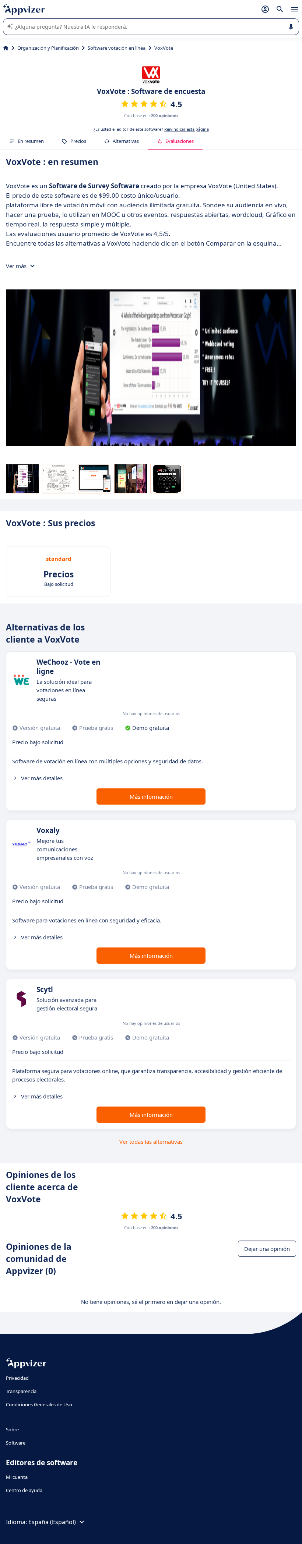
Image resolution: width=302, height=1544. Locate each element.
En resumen (31, 141)
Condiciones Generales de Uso (39, 1404)
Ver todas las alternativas (151, 1141)
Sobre (12, 1429)
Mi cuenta (17, 1477)
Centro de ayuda (24, 1490)
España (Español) (52, 1522)
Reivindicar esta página (186, 129)
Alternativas (126, 141)
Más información (151, 796)
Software (15, 1442)
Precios (78, 141)
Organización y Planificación (48, 48)
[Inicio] (5, 47)
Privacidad (17, 1378)
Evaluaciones (179, 141)
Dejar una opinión (267, 1248)
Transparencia (21, 1391)
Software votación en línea (116, 48)
